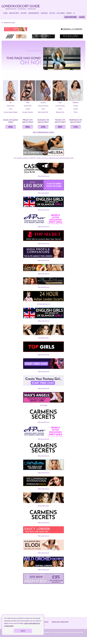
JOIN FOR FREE (70, 17)
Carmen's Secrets (27, 112)
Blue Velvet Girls (43, 112)
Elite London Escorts (43, 176)
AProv (76, 112)
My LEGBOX (61, 13)
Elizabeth (75, 102)
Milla (27, 102)
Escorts (24, 13)
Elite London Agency (43, 193)
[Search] (74, 13)
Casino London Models (10, 112)
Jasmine (43, 102)
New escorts (14, 13)
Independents (33, 13)
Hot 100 (52, 13)
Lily (11, 102)
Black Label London (43, 338)
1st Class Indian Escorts (43, 304)
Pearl (60, 102)
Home (5, 13)
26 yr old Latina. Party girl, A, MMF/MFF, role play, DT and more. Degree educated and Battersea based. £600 (43, 158)
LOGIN (81, 17)
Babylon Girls (60, 112)
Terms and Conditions (59, 622)
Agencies (44, 13)
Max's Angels (43, 405)
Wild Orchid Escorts (43, 569)
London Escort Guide (21, 6)
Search (69, 13)
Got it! (23, 631)
